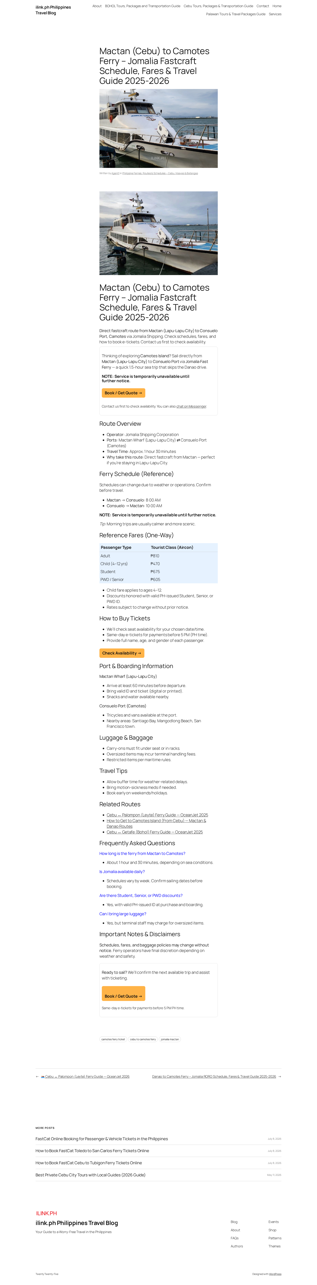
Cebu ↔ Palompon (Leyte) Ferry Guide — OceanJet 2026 (87, 1076)
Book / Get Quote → (123, 393)
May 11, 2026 (274, 1175)
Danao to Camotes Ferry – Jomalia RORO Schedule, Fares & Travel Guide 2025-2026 (214, 1076)
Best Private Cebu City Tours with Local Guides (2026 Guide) (91, 1175)
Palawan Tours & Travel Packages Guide (235, 14)
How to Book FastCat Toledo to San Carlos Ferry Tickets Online (92, 1150)
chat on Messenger (191, 406)
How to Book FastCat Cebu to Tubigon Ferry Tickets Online (89, 1163)
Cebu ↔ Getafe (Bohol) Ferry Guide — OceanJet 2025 (155, 832)
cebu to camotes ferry (143, 1039)
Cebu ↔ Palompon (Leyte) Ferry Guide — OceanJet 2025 (157, 815)
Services (275, 14)
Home (277, 6)
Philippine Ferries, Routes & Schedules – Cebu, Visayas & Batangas (160, 173)
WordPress (275, 1274)
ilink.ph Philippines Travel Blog (53, 10)
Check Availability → (121, 653)
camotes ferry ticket (113, 1039)
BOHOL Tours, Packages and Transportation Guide (142, 6)
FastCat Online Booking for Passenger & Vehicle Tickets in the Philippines (102, 1139)
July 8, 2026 (274, 1138)
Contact (263, 6)
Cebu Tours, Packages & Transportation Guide (218, 6)
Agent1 (115, 173)
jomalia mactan (170, 1039)
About (97, 6)
